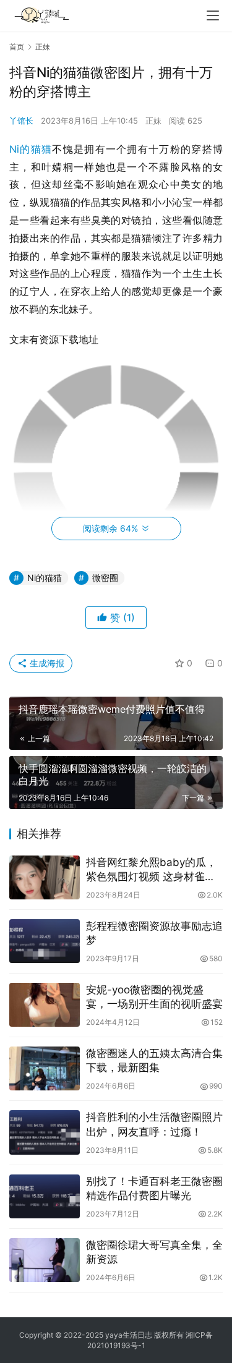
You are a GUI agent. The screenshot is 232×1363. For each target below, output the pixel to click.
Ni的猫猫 (30, 149)
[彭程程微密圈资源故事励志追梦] (44, 941)
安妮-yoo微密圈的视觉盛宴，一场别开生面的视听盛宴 (154, 996)
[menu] (213, 15)
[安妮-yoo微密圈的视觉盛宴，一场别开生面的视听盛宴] (44, 1005)
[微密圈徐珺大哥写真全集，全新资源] (44, 1260)
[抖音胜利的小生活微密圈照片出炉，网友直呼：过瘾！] (44, 1132)
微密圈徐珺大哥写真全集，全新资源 (154, 1252)
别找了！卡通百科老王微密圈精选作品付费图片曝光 (154, 1188)
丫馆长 (21, 120)
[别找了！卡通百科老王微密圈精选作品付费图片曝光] (44, 1196)
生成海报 (45, 663)
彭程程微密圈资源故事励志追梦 (154, 933)
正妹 (153, 120)
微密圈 (105, 577)
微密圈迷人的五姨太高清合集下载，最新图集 (154, 1060)
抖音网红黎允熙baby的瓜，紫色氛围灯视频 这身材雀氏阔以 (151, 870)
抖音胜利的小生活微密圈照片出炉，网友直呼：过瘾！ (154, 1124)
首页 (16, 46)
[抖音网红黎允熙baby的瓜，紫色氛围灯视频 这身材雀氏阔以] (44, 877)
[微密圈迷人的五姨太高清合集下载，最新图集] (44, 1068)
